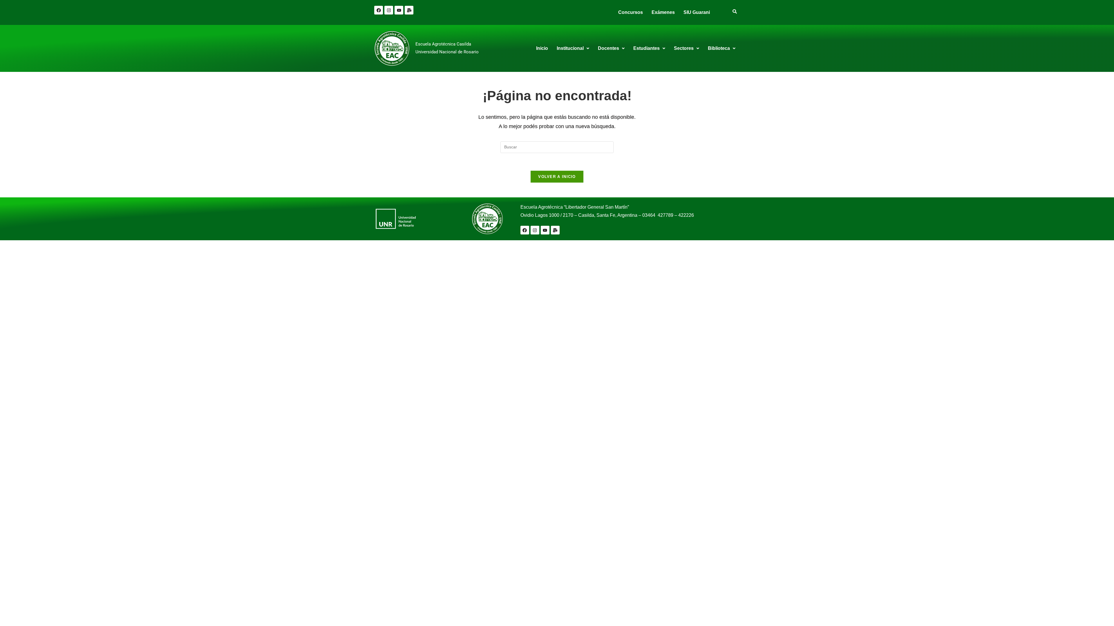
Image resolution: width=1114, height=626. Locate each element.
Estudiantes (646, 48)
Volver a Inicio (557, 176)
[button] (573, 48)
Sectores (684, 48)
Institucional (570, 48)
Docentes (608, 48)
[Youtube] (399, 10)
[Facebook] (378, 10)
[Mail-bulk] (409, 10)
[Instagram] (388, 10)
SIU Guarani (696, 12)
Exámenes (663, 12)
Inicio (542, 48)
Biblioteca (719, 48)
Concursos (630, 12)
